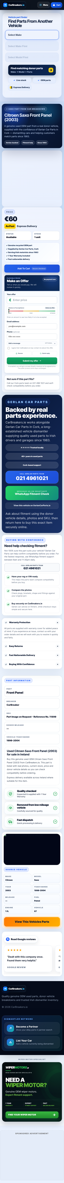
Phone (13, 332)
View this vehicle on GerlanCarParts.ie (32, 505)
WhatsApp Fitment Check (32, 494)
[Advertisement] (32, 1157)
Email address (13, 321)
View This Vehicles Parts (32, 921)
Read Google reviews (21, 939)
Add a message (30, 343)
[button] (32, 70)
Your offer (11, 294)
